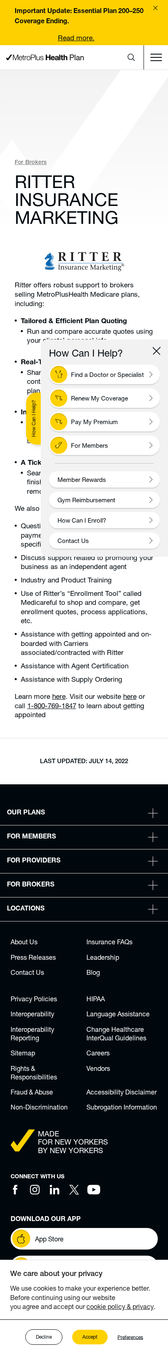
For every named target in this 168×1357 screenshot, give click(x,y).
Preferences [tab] (130, 1337)
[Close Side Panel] (157, 351)
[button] (131, 57)
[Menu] (156, 57)
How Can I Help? (34, 418)
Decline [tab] (44, 1337)
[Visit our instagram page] (35, 1190)
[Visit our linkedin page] (54, 1190)
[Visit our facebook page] (15, 1190)
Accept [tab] (89, 1337)
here (59, 696)
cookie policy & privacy (120, 1306)
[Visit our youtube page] (94, 1190)
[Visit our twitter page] (74, 1190)
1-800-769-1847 (51, 705)
